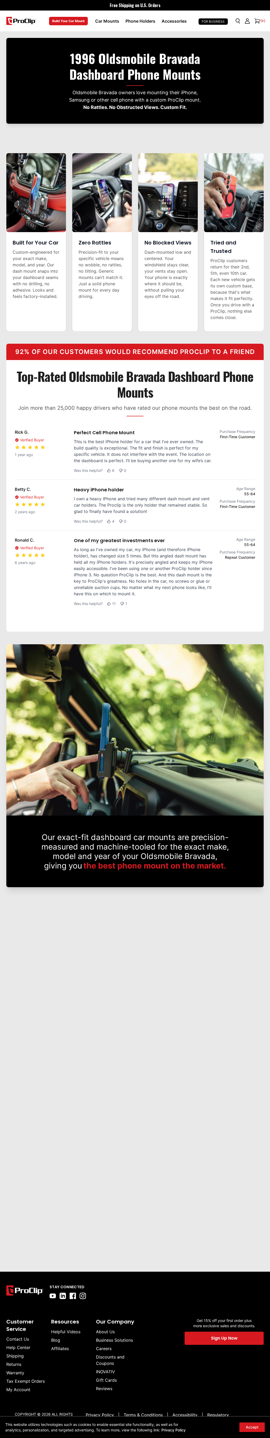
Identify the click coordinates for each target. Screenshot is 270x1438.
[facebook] (73, 1296)
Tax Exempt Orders (25, 1381)
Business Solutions (114, 1340)
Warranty (15, 1372)
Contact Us (17, 1339)
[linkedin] (63, 1296)
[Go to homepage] (21, 21)
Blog (55, 1340)
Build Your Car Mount (68, 21)
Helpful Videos (65, 1331)
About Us (105, 1331)
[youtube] (53, 1296)
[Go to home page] (24, 1291)
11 (114, 603)
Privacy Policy (173, 1430)
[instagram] (83, 1296)
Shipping (15, 1356)
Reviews (104, 1388)
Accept (252, 1427)
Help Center (18, 1347)
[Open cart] (256, 21)
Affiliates (60, 1348)
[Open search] (237, 21)
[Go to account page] (247, 21)
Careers (104, 1348)
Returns (13, 1364)
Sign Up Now (224, 1338)
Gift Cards (106, 1380)
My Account (18, 1389)
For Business (213, 21)
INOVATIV (105, 1371)
